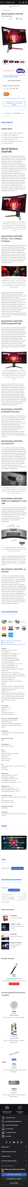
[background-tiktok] (21, 1142)
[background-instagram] (17, 1142)
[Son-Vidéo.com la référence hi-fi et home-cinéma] (9, 2)
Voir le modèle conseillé (14, 80)
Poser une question (20, 18)
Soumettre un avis (17, 868)
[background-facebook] (6, 1142)
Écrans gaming (6, 10)
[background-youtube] (14, 1142)
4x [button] (7, 88)
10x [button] (11, 88)
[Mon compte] (23, 2)
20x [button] (14, 88)
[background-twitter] (10, 1142)
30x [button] (17, 88)
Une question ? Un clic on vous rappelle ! (14, 103)
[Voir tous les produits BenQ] (20, 70)
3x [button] (4, 88)
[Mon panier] (26, 2)
